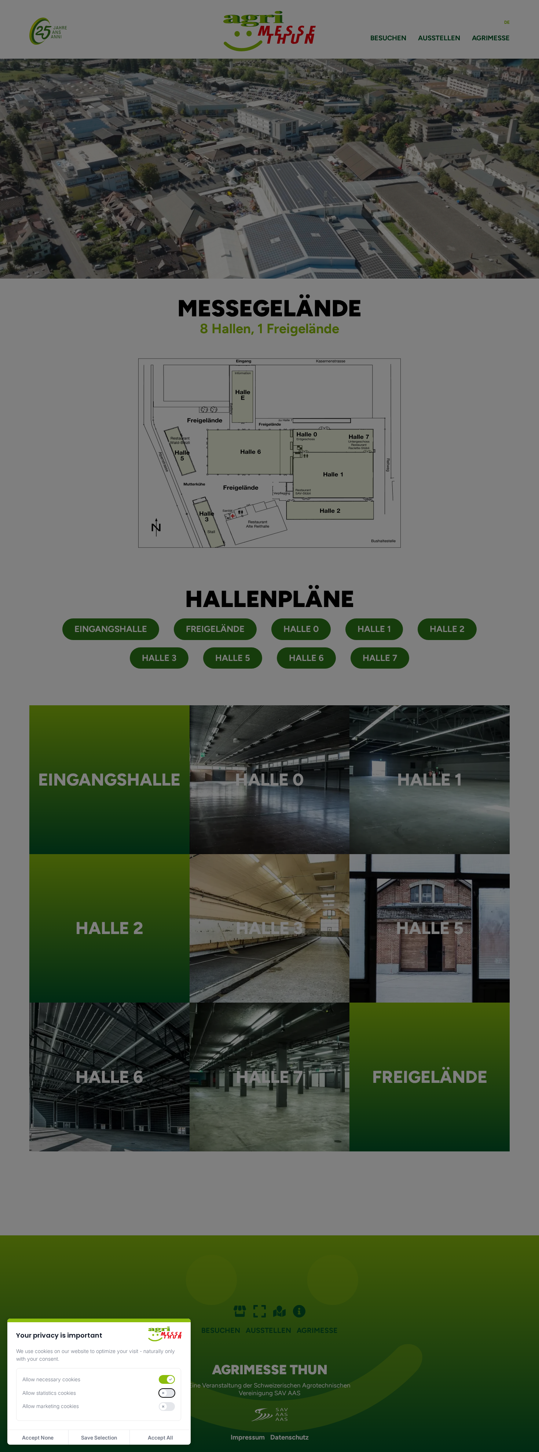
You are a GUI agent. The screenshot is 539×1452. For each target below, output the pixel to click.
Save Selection (99, 1437)
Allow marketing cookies (50, 1406)
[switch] (167, 1379)
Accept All (160, 1437)
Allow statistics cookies (49, 1393)
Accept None (38, 1437)
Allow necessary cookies (51, 1379)
